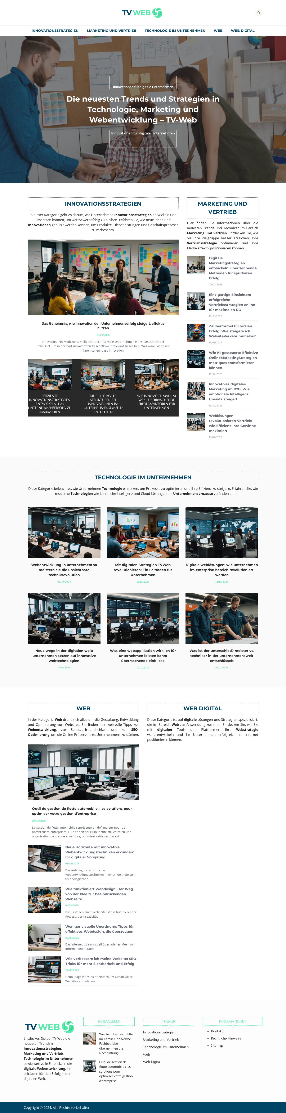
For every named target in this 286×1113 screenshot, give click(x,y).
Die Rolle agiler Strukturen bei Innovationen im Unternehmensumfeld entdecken (103, 404)
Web (218, 31)
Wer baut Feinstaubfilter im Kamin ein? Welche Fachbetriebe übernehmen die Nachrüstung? (116, 1043)
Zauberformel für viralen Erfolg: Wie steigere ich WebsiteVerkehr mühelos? (232, 331)
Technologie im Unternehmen (175, 31)
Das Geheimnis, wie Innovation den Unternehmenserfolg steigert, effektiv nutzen (103, 325)
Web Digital (243, 31)
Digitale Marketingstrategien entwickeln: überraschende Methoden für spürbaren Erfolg (233, 268)
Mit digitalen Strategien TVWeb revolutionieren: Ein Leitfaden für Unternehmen (143, 570)
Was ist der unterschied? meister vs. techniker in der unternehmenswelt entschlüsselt (221, 656)
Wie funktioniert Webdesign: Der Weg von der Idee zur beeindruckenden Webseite (99, 894)
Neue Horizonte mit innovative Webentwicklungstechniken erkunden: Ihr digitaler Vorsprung (99, 852)
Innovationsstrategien (55, 31)
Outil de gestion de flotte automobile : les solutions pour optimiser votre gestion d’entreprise (116, 1071)
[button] (258, 12)
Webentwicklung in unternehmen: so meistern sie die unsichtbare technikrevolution (64, 570)
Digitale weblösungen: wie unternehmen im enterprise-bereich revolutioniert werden (222, 570)
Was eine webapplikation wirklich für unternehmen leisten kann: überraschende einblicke (143, 656)
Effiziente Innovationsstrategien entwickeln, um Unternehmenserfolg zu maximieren (49, 404)
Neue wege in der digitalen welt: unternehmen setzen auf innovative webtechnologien (64, 656)
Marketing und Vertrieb (111, 31)
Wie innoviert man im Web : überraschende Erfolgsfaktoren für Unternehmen (156, 402)
